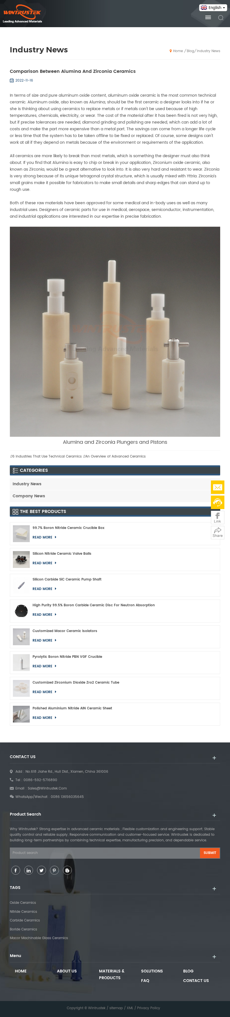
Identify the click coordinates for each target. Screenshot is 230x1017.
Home (178, 51)
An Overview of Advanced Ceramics (115, 456)
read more (43, 537)
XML (130, 1008)
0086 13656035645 (67, 797)
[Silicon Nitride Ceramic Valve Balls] (21, 559)
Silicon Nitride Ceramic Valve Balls (62, 553)
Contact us (196, 980)
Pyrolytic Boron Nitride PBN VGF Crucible (67, 657)
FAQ (145, 980)
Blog (190, 51)
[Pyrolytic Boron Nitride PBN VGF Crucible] (21, 662)
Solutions (152, 971)
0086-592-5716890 (40, 780)
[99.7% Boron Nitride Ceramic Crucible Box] (21, 533)
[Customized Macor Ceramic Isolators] (21, 636)
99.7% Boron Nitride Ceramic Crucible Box (68, 528)
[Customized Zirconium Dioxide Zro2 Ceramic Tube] (21, 688)
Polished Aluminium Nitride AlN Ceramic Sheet (72, 708)
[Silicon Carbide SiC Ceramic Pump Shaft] (21, 585)
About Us (67, 971)
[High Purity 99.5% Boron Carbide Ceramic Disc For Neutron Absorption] (21, 611)
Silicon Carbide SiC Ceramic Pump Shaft (67, 579)
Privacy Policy (148, 1008)
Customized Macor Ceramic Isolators (65, 631)
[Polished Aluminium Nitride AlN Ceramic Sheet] (21, 714)
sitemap (116, 1008)
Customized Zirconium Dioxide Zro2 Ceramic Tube (76, 682)
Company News (29, 496)
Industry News (208, 51)
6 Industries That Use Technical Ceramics (47, 456)
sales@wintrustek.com (47, 788)
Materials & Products (112, 974)
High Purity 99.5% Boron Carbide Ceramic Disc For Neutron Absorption (94, 605)
